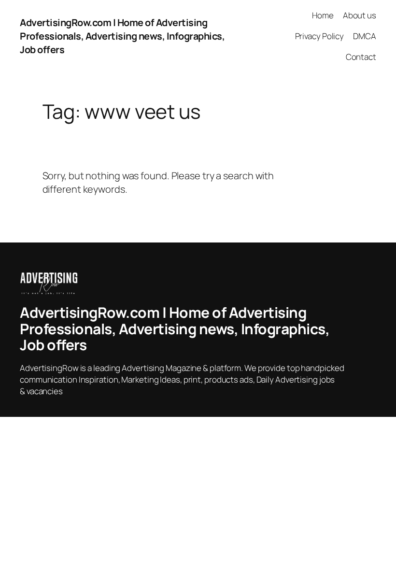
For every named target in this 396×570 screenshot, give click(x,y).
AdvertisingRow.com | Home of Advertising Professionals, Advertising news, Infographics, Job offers (122, 36)
